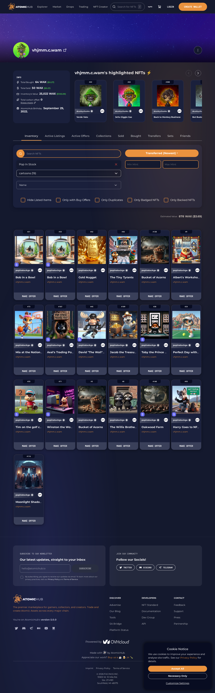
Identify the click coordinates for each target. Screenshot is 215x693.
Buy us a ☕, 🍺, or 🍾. (120, 657)
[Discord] (23, 628)
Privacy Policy (54, 579)
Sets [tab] (170, 136)
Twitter (127, 567)
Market (57, 6)
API (144, 623)
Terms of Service (71, 579)
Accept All (177, 668)
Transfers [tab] (154, 136)
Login (170, 6)
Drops (70, 6)
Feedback (179, 604)
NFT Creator (100, 6)
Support (179, 611)
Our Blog (115, 611)
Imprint (89, 668)
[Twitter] (16, 628)
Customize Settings (177, 683)
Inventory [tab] (31, 136)
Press (177, 617)
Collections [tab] (103, 136)
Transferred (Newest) (161, 153)
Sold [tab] (121, 136)
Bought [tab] (136, 136)
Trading (83, 6)
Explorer (42, 6)
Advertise (115, 604)
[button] (198, 50)
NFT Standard (150, 604)
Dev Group (148, 617)
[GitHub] (53, 628)
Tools (113, 617)
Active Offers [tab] (80, 136)
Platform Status (119, 629)
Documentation (151, 611)
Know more (27, 102)
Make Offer (29, 296)
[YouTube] (46, 628)
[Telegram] (31, 628)
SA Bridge (116, 623)
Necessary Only (177, 675)
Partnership (181, 623)
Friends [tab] (185, 136)
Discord (147, 567)
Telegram (168, 567)
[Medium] (38, 628)
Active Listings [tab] (55, 136)
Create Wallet (193, 6)
